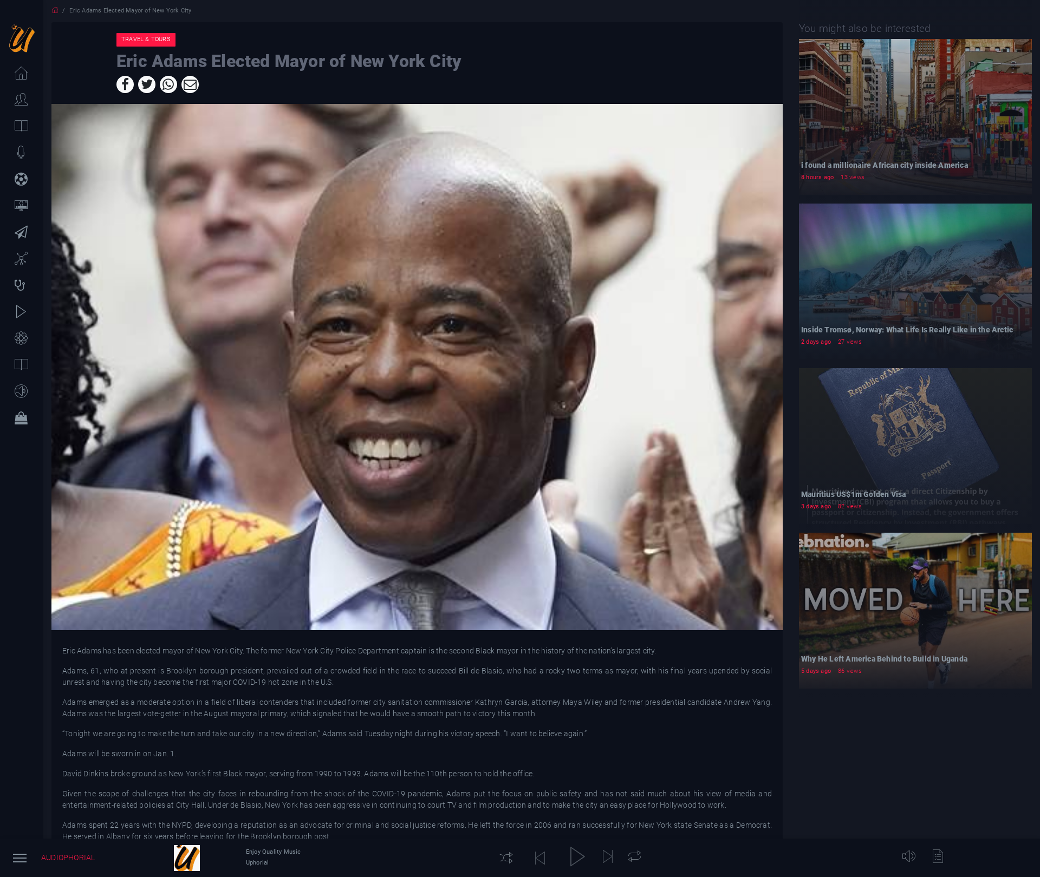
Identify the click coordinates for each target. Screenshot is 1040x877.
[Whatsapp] (168, 84)
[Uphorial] (187, 858)
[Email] (190, 84)
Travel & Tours (146, 39)
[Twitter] (146, 84)
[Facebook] (125, 84)
